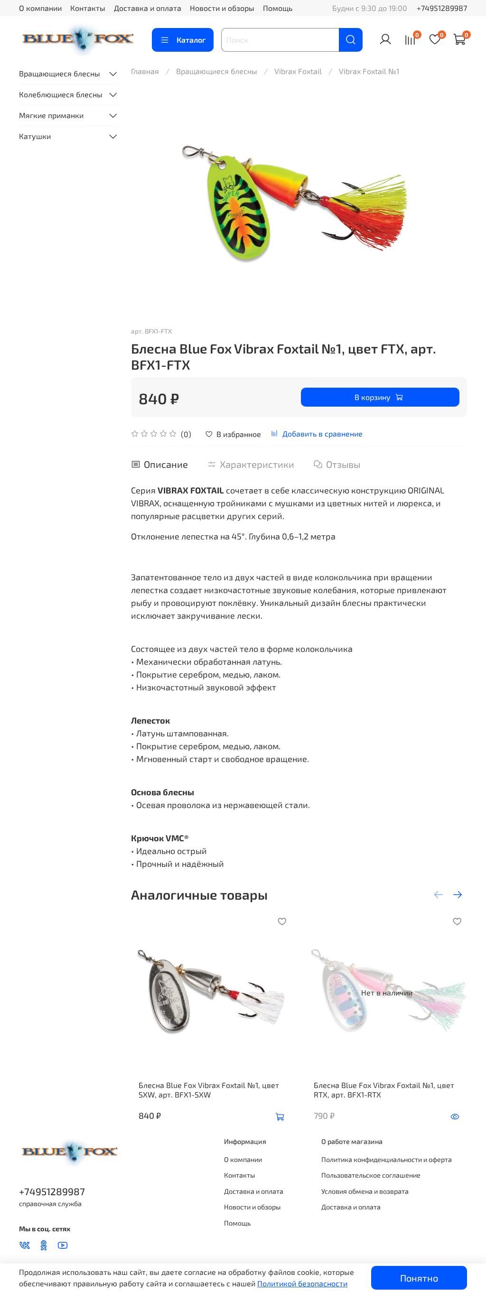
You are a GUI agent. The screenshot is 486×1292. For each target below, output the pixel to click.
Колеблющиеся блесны (61, 94)
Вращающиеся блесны (216, 70)
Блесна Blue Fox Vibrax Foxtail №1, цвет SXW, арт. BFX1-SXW (209, 1089)
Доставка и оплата (147, 7)
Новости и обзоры (222, 7)
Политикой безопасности (302, 1283)
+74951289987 (442, 7)
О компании (40, 7)
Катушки (35, 135)
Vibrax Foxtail (298, 70)
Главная (145, 70)
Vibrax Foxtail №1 (369, 70)
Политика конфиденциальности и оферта (386, 1159)
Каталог (191, 39)
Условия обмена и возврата (365, 1191)
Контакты (87, 7)
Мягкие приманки (51, 115)
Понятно (419, 1277)
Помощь (277, 7)
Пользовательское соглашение (371, 1175)
